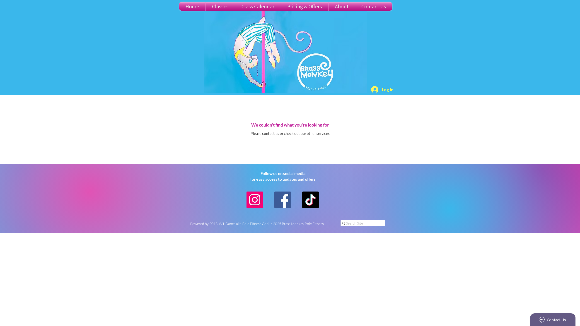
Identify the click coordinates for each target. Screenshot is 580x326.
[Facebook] (282, 200)
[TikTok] (310, 200)
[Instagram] (254, 200)
